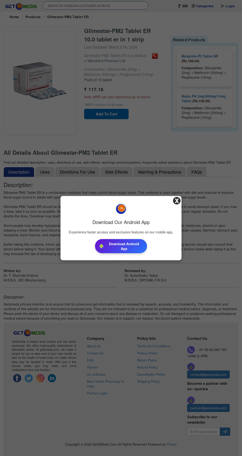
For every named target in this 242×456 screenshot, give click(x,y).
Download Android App (124, 246)
